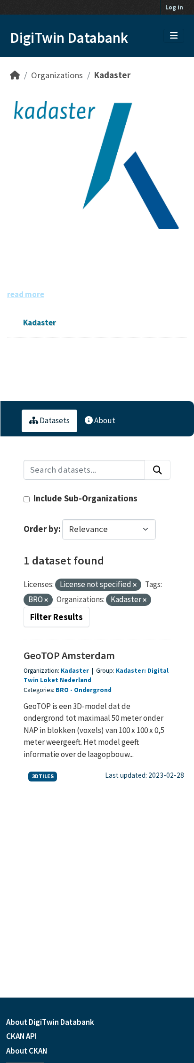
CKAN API (21, 1036)
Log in (174, 7)
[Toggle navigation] (173, 36)
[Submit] (157, 470)
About (104, 420)
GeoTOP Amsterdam (69, 655)
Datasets (54, 420)
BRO (62, 690)
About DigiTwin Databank (50, 1022)
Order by (41, 528)
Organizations (57, 75)
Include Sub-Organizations (84, 498)
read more (25, 294)
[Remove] (135, 585)
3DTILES (43, 776)
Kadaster (112, 75)
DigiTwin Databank (69, 38)
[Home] (15, 75)
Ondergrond (93, 690)
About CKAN (26, 1051)
